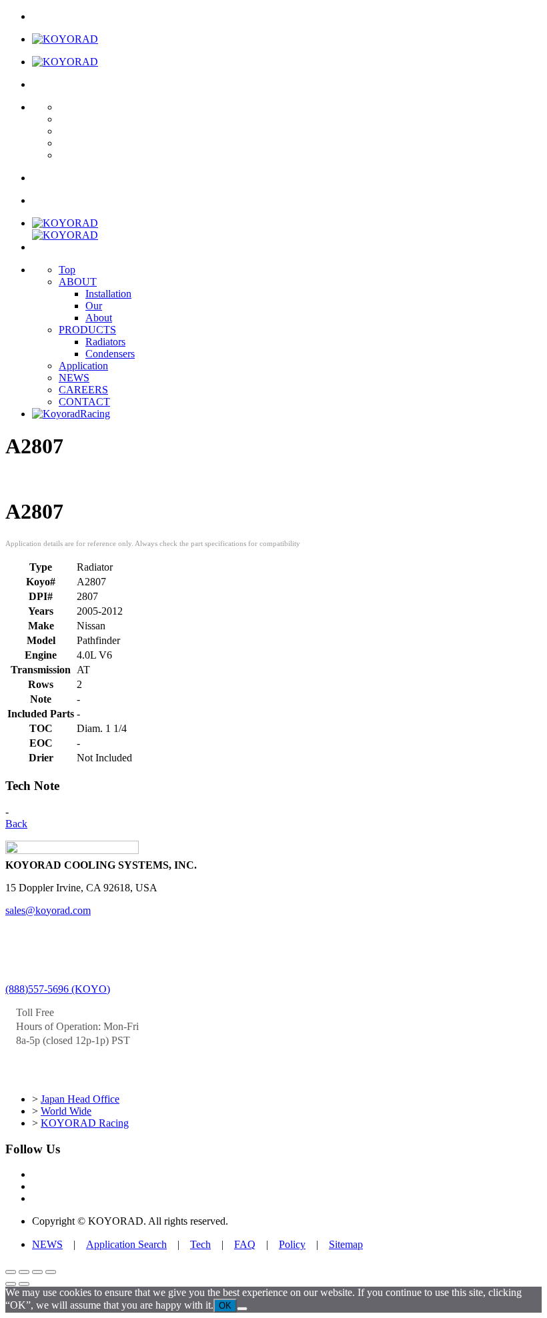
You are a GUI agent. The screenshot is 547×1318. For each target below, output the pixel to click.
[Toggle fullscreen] (24, 1272)
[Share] (37, 1272)
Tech (200, 1244)
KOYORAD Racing (85, 1123)
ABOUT (78, 281)
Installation (108, 293)
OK (225, 1306)
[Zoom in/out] (10, 1272)
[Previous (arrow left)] (10, 1284)
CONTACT (84, 401)
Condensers (110, 353)
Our (93, 305)
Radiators (105, 341)
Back (16, 823)
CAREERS (83, 389)
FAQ (244, 1244)
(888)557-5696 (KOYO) (57, 989)
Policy (292, 1244)
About (98, 317)
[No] (242, 1309)
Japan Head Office (80, 1099)
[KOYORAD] (65, 39)
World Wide (66, 1111)
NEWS (74, 377)
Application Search (126, 1244)
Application (83, 365)
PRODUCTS (87, 329)
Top (67, 269)
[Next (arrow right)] (24, 1284)
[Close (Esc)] (50, 1272)
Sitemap (346, 1244)
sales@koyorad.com (48, 910)
